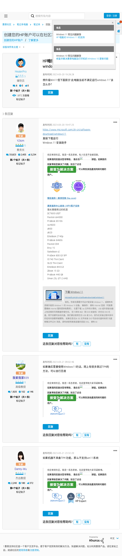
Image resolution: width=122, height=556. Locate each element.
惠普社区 (6, 24)
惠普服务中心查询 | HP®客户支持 (63, 206)
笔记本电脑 (22, 24)
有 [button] (77, 343)
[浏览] (5, 16)
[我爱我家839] (20, 365)
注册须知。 (35, 550)
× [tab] (112, 22)
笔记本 (37, 24)
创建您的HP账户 (13, 40)
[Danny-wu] (20, 456)
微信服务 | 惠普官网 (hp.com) (61, 198)
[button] (115, 122)
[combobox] (57, 16)
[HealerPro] (20, 63)
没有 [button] (86, 343)
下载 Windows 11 (74, 292)
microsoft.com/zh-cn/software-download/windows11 (84, 297)
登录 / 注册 (111, 15)
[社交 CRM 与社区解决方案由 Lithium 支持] (96, 539)
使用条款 (23, 550)
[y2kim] (20, 128)
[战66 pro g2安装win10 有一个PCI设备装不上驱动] (23, 47)
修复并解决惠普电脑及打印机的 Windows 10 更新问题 (82, 58)
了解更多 (33, 40)
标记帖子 (20, 99)
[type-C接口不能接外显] (20, 47)
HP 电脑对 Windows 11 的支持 (70, 37)
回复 (50, 92)
